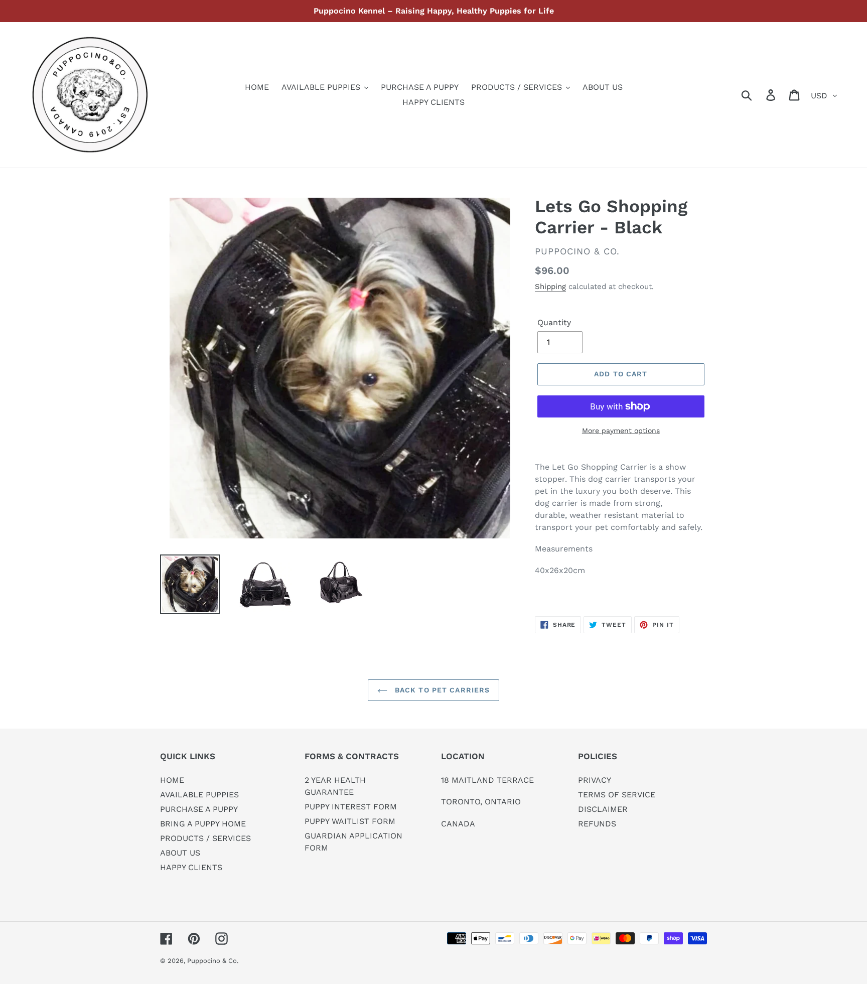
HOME (172, 780)
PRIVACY (594, 780)
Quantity (554, 322)
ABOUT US (180, 853)
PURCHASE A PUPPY (199, 809)
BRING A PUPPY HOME (203, 823)
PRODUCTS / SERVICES (205, 838)
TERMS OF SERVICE (616, 794)
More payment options (621, 431)
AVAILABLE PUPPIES (199, 794)
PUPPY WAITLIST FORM (350, 821)
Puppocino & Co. (212, 960)
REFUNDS (597, 823)
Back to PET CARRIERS (441, 690)
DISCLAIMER (603, 809)
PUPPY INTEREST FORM (351, 806)
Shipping (550, 286)
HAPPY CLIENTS (191, 867)
